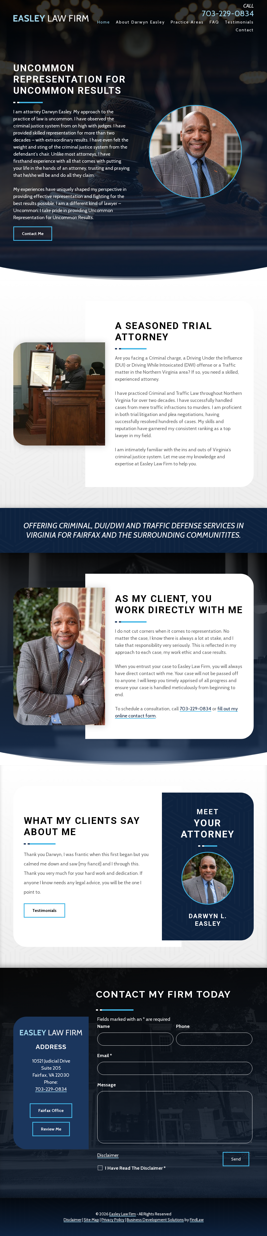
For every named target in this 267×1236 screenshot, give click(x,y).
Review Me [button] (51, 1129)
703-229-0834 (228, 13)
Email (104, 1055)
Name (103, 1026)
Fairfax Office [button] (51, 1110)
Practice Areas (187, 22)
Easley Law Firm (122, 1214)
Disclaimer (108, 1155)
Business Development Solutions (155, 1219)
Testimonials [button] (44, 910)
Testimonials (239, 22)
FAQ (214, 22)
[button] (262, 1198)
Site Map (91, 1219)
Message (106, 1085)
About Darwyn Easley (140, 22)
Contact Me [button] (33, 233)
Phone (183, 1026)
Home (103, 22)
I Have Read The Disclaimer (135, 1168)
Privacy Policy (112, 1219)
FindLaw (197, 1219)
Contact (245, 30)
